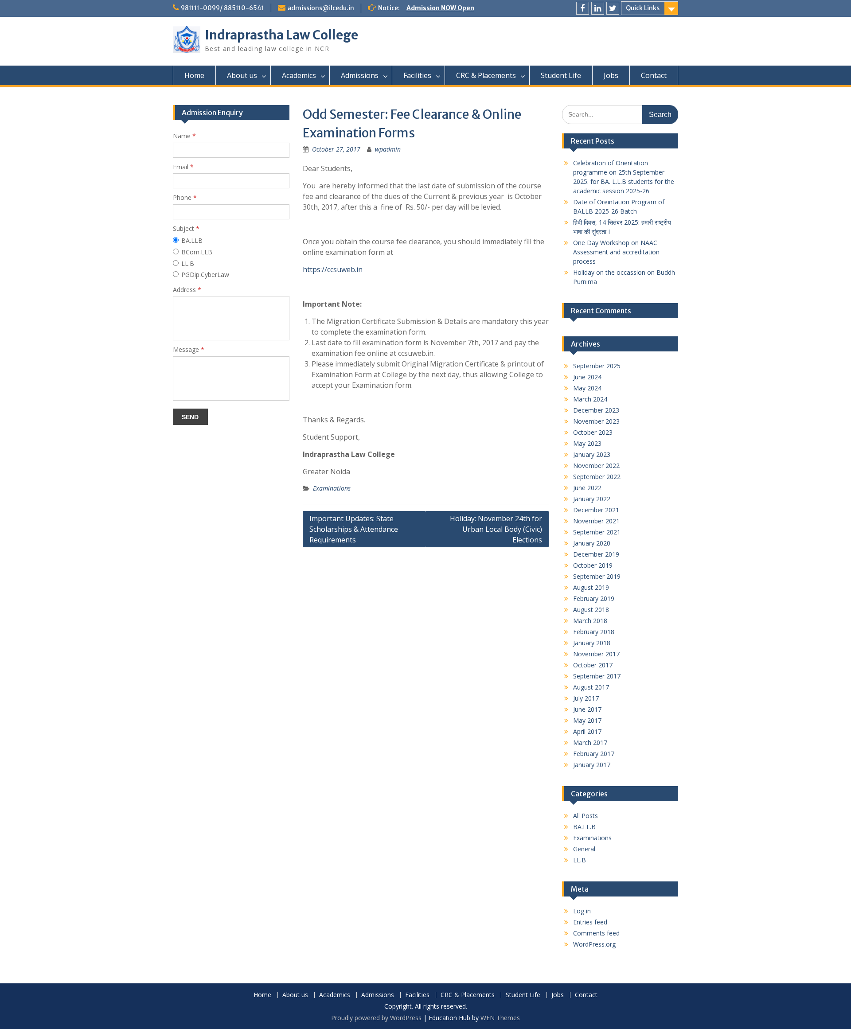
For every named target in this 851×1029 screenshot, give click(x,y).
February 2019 (593, 598)
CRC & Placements (486, 75)
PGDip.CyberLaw (205, 274)
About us (242, 75)
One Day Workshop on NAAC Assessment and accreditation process (616, 251)
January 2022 (591, 499)
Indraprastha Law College (281, 35)
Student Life (561, 75)
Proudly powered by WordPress (376, 1017)
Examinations (332, 488)
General (584, 849)
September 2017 (597, 676)
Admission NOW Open (440, 8)
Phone (185, 197)
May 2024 (587, 388)
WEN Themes (500, 1017)
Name (184, 136)
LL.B (579, 860)
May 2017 (587, 720)
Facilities (417, 75)
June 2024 (587, 377)
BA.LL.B (584, 826)
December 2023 (596, 410)
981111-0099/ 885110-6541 (222, 8)
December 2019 (596, 554)
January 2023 (591, 454)
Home (194, 75)
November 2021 (596, 521)
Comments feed (596, 933)
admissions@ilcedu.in (321, 8)
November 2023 (596, 421)
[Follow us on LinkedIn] (597, 8)
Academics (299, 75)
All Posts (585, 815)
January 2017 (591, 764)
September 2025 (597, 366)
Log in (582, 911)
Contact (654, 75)
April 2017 (587, 731)
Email (183, 167)
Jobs (611, 75)
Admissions (360, 75)
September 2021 (597, 532)
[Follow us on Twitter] (612, 8)
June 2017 (587, 709)
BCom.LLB (196, 252)
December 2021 (596, 510)
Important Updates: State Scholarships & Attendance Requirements (353, 529)
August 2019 (591, 587)
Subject (186, 228)
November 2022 (596, 465)
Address (187, 289)
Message (188, 349)
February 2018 (593, 632)
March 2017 (590, 742)
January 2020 (591, 543)
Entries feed (590, 922)
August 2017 (591, 687)
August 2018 (591, 609)
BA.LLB (192, 240)
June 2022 (587, 487)
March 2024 (590, 399)
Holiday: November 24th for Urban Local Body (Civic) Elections (496, 529)
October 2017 (593, 665)
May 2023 (587, 443)
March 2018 (590, 620)
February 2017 (593, 753)
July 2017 (586, 698)
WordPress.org (594, 944)
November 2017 (596, 654)
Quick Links (643, 8)
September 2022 (597, 476)
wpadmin (388, 149)
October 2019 (593, 565)
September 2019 (597, 576)
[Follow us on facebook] (582, 8)
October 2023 (593, 432)
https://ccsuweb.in (333, 269)
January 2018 (591, 643)
